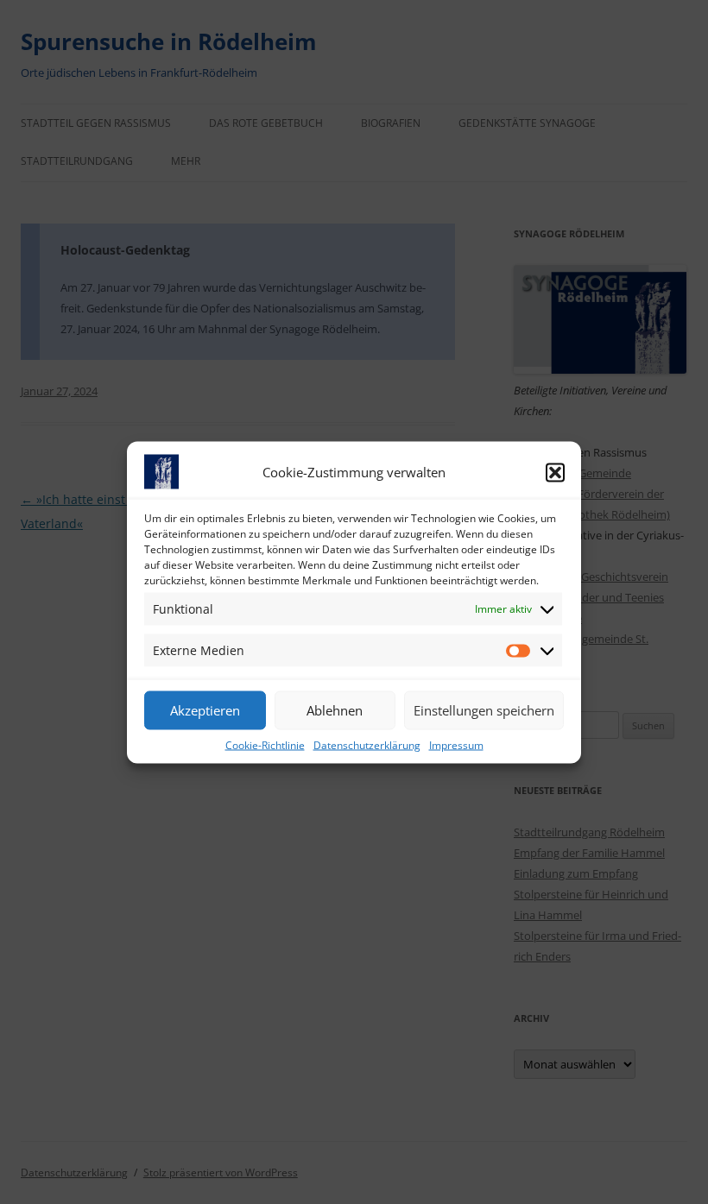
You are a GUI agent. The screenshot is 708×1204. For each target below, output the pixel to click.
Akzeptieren (205, 710)
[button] (555, 472)
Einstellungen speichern (484, 710)
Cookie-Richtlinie (265, 744)
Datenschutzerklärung (366, 744)
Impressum (456, 744)
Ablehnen (335, 710)
